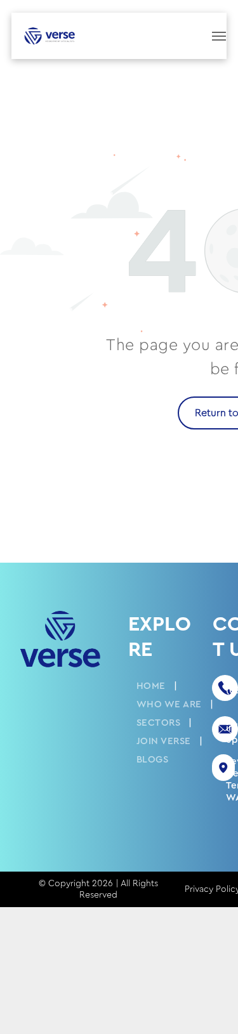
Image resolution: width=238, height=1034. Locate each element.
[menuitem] (152, 686)
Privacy (199, 889)
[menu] (219, 36)
